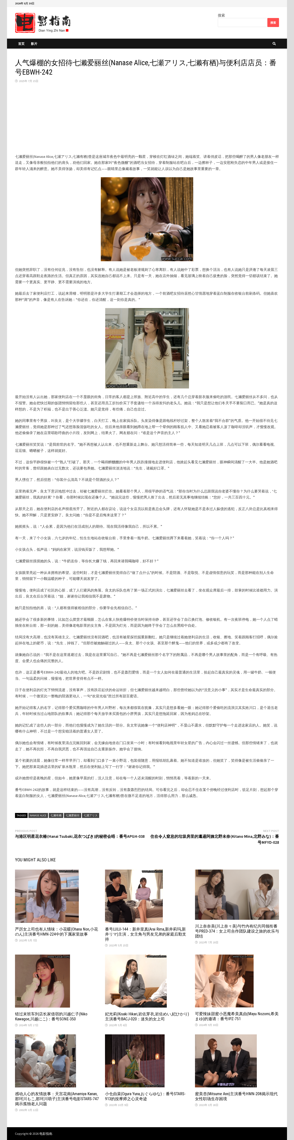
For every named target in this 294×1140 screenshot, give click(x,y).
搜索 (221, 15)
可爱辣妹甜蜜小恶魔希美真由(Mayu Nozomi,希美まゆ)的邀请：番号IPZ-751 (237, 1016)
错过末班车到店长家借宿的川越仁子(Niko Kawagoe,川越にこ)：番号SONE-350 (51, 1016)
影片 (34, 44)
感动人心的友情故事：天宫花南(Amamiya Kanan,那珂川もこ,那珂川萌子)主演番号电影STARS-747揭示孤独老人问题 (57, 1098)
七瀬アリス (91, 815)
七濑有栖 (56, 815)
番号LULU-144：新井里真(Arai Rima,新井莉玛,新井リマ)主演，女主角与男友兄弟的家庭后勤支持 (145, 934)
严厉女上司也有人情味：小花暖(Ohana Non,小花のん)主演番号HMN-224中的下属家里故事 (56, 932)
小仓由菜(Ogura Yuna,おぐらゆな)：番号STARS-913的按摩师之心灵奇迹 (145, 1096)
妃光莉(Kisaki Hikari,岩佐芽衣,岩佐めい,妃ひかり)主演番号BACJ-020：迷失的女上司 (147, 1016)
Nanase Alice (38, 815)
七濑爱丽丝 (73, 815)
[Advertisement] (147, 118)
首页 (21, 44)
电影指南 (45, 1134)
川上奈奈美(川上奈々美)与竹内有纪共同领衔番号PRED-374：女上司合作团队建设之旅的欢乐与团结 (237, 931)
